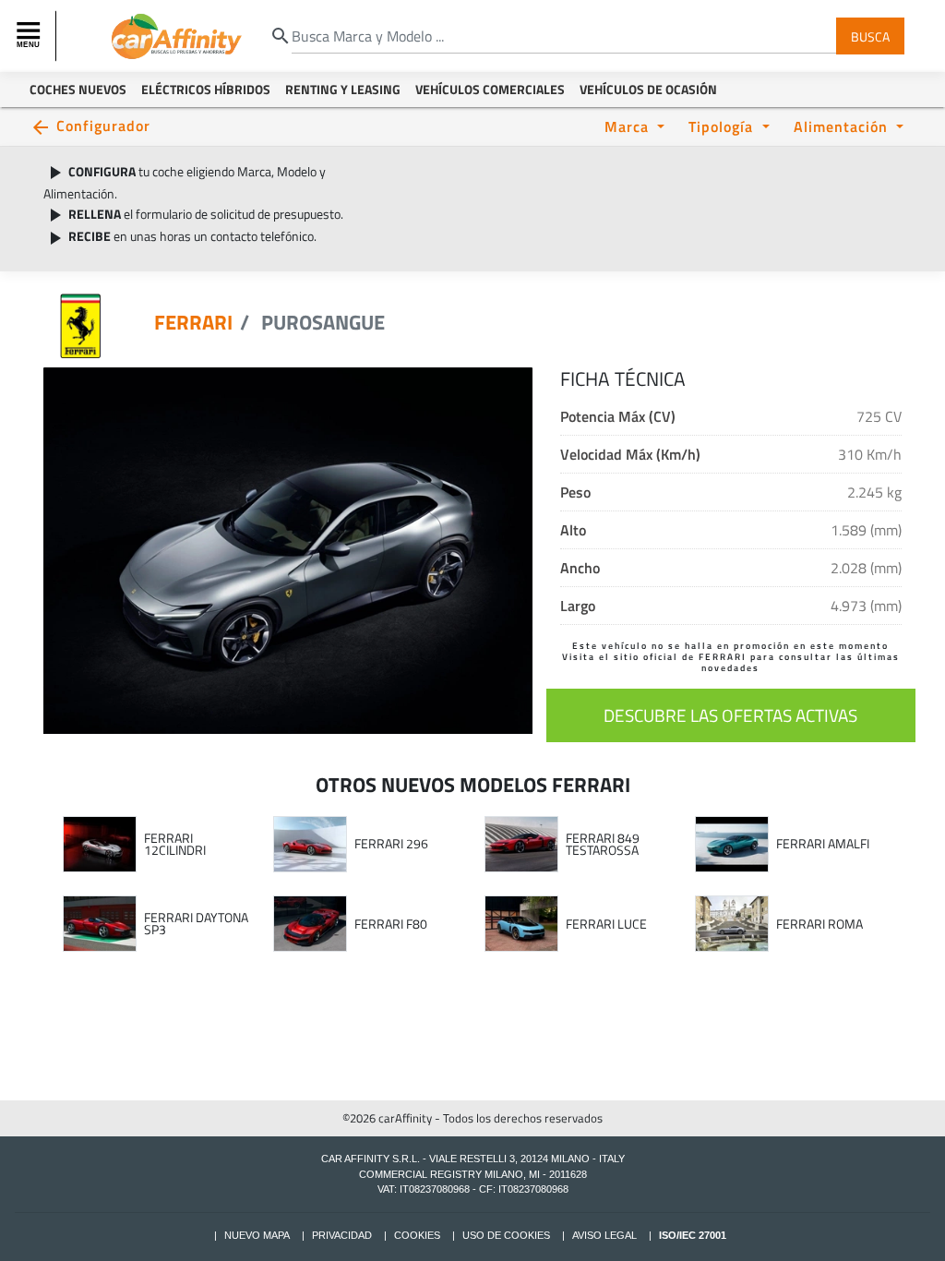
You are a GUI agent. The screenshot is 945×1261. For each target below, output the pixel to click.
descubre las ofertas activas (730, 715)
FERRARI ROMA (819, 924)
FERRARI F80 (390, 924)
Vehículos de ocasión (648, 89)
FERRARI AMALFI (822, 843)
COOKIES (417, 1235)
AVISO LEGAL (604, 1235)
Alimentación (843, 126)
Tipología (723, 126)
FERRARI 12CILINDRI (175, 844)
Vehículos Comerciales (490, 89)
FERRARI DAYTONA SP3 (196, 923)
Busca (870, 35)
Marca (628, 126)
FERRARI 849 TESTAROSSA (603, 844)
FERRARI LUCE (606, 924)
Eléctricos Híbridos (205, 89)
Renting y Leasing (343, 89)
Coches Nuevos (78, 89)
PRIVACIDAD (342, 1235)
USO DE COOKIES (506, 1235)
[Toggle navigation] (30, 36)
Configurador (103, 125)
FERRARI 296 (391, 843)
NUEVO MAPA (257, 1235)
